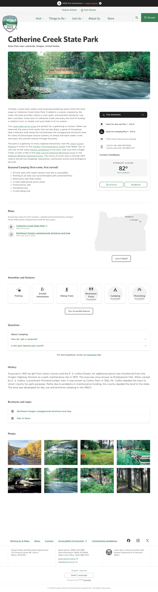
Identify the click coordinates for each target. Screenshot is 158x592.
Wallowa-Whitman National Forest (25, 156)
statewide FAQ (94, 355)
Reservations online (67, 559)
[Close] (100, 3)
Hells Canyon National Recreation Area (55, 153)
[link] (79, 411)
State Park (13, 46)
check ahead (91, 3)
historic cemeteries (39, 149)
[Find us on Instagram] (138, 540)
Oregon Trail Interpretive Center (49, 146)
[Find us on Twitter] (147, 540)
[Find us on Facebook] (128, 540)
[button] (137, 17)
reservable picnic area (24, 126)
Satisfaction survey (66, 562)
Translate (87, 580)
